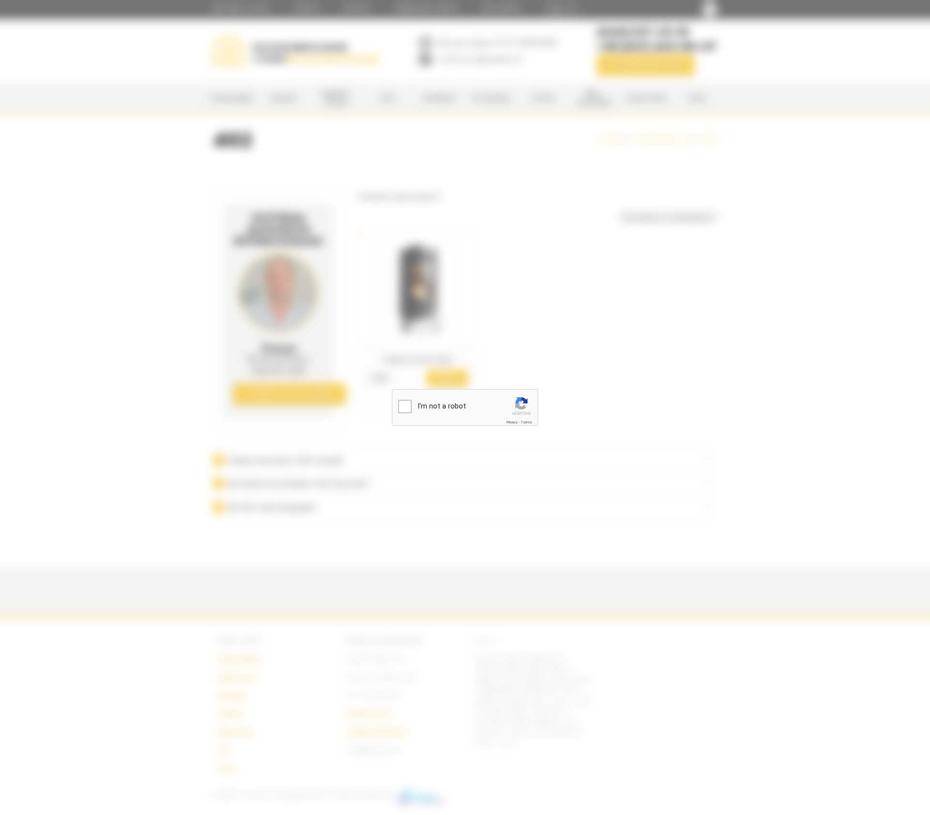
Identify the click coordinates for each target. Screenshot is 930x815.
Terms (526, 422)
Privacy (512, 422)
